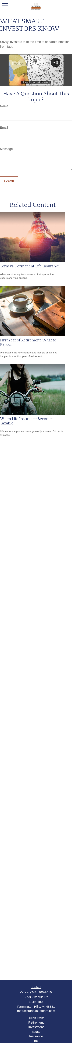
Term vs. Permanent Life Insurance (30, 266)
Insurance (36, 1036)
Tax (36, 1041)
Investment (36, 1027)
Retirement (36, 1022)
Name (4, 106)
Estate (36, 1031)
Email (4, 127)
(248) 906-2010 (41, 992)
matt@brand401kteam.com (36, 1011)
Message (6, 149)
